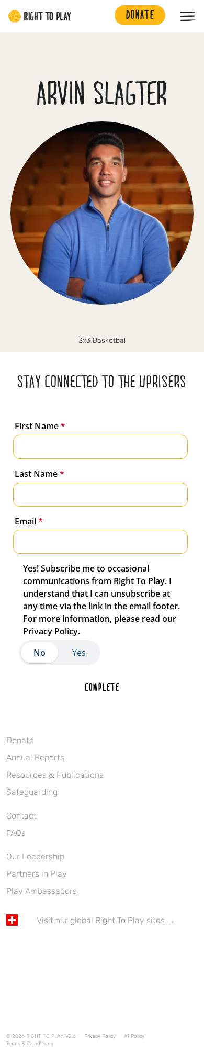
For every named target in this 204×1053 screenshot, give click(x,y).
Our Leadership (35, 856)
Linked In (113, 323)
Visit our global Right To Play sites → (106, 920)
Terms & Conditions (29, 1043)
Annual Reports (35, 758)
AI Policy (134, 1036)
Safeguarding (32, 792)
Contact (21, 816)
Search (101, 16)
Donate (20, 740)
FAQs (16, 833)
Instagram (91, 323)
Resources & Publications (55, 775)
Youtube (100, 951)
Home (39, 16)
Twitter (34, 951)
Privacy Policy (100, 1036)
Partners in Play (36, 874)
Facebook (12, 951)
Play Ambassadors (41, 891)
